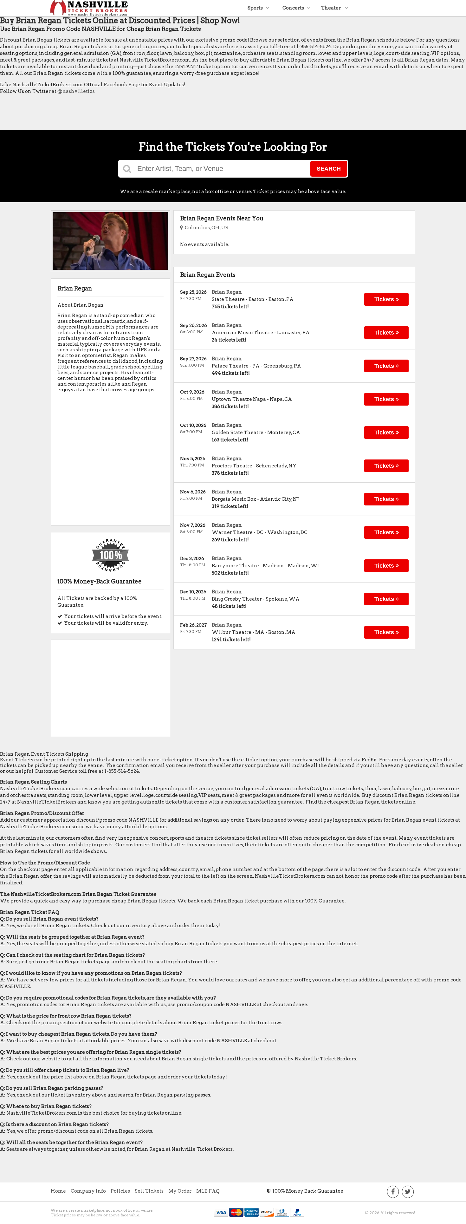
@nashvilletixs (76, 91)
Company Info (88, 1191)
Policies (120, 1191)
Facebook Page (122, 85)
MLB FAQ (208, 1191)
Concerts (293, 8)
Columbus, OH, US (205, 228)
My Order (179, 1191)
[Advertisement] (115, 114)
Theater (331, 8)
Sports (255, 8)
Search (329, 169)
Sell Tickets (149, 1191)
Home (58, 1191)
